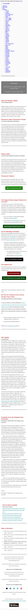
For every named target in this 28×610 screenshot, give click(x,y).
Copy (21, 1)
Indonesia (7, 35)
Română (7, 52)
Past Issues (5, 7)
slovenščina (7, 63)
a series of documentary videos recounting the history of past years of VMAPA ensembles (13, 304)
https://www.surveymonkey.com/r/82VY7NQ (10, 401)
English (7, 10)
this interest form (13, 218)
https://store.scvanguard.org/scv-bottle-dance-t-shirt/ (11, 515)
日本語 (7, 39)
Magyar (7, 33)
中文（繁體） (8, 19)
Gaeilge (7, 34)
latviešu (7, 60)
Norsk (6, 47)
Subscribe (5, 5)
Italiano (7, 38)
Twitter (6, 3)
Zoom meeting (16, 220)
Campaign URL (3, 1)
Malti (6, 46)
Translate (5, 9)
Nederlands (7, 25)
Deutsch (7, 29)
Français (7, 28)
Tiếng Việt (7, 72)
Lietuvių (7, 59)
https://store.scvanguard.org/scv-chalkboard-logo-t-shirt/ (12, 518)
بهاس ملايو (7, 44)
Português (7, 49)
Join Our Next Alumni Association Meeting (14, 278)
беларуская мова (9, 14)
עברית (6, 58)
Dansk (6, 23)
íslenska (7, 36)
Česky (6, 22)
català (6, 16)
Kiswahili (7, 55)
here (6, 236)
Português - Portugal (9, 50)
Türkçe (6, 68)
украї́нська (7, 70)
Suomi (6, 27)
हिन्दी (6, 31)
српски (7, 64)
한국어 (7, 42)
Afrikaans (7, 13)
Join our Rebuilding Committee (14, 259)
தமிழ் (6, 65)
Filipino (7, 69)
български (7, 15)
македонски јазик (9, 43)
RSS (4, 8)
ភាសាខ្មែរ (7, 40)
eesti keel (7, 24)
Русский (7, 53)
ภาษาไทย (7, 67)
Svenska (7, 57)
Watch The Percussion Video (14, 188)
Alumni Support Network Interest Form (14, 226)
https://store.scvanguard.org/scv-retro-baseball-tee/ (11, 517)
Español (7, 54)
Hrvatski (7, 20)
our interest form (10, 325)
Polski (6, 48)
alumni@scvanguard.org (12, 239)
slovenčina (7, 61)
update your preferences (10, 600)
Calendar (14, 236)
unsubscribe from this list (21, 600)
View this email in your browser (8, 75)
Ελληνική (7, 30)
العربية (6, 12)
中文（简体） (8, 18)
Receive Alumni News (14, 273)
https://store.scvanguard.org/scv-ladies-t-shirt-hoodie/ (12, 520)
